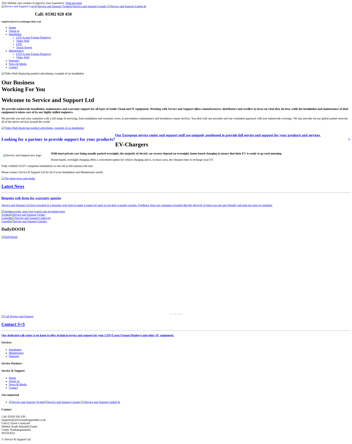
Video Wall (22, 40)
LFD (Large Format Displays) (33, 37)
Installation (15, 34)
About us (14, 30)
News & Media (18, 63)
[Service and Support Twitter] (52, 6)
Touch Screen (24, 47)
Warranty (14, 60)
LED (19, 44)
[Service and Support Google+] (89, 6)
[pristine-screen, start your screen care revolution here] (33, 211)
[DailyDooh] (9, 237)
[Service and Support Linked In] (127, 6)
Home (12, 27)
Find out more (74, 3)
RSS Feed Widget (176, 314)
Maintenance (16, 50)
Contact (13, 67)
